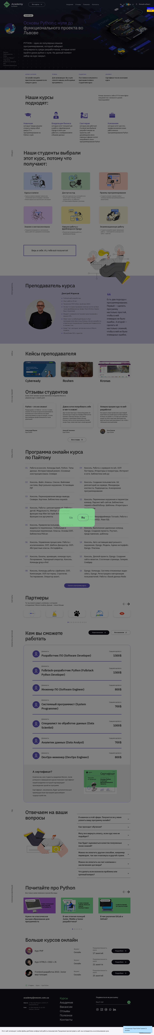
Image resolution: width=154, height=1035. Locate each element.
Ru (83, 517)
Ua (71, 517)
